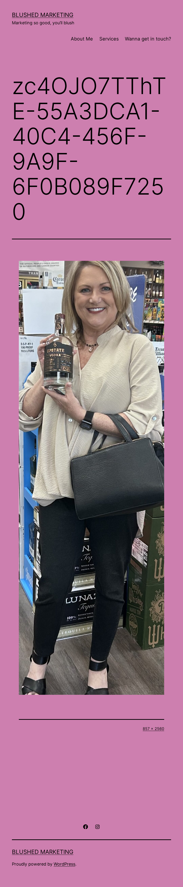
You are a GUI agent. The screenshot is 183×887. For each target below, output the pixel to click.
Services (109, 39)
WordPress (64, 864)
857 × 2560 (153, 728)
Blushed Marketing (42, 14)
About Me (82, 39)
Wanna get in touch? (148, 39)
